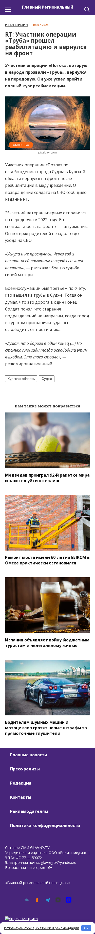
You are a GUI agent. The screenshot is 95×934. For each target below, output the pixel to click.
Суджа (47, 379)
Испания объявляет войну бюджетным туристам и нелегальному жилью (47, 642)
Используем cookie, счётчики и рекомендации (41, 928)
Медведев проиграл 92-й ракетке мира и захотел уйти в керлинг (47, 477)
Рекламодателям (29, 811)
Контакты (20, 797)
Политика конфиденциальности (45, 825)
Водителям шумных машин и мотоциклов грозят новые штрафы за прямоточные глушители (46, 727)
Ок (86, 928)
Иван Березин (16, 25)
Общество (21, 145)
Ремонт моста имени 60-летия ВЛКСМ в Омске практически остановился (47, 560)
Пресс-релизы (25, 769)
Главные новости (28, 755)
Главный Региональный (47, 7)
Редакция (20, 783)
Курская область (21, 379)
